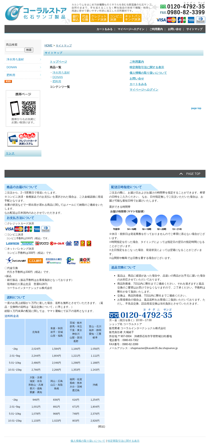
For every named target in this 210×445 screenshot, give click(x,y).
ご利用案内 (156, 29)
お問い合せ (174, 29)
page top (196, 108)
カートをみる (105, 29)
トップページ (58, 61)
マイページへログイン (131, 29)
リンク (10, 153)
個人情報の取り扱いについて (88, 440)
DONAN (12, 67)
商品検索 (11, 44)
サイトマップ (194, 29)
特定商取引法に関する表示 (123, 440)
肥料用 (11, 75)
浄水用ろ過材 (15, 59)
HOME (48, 45)
